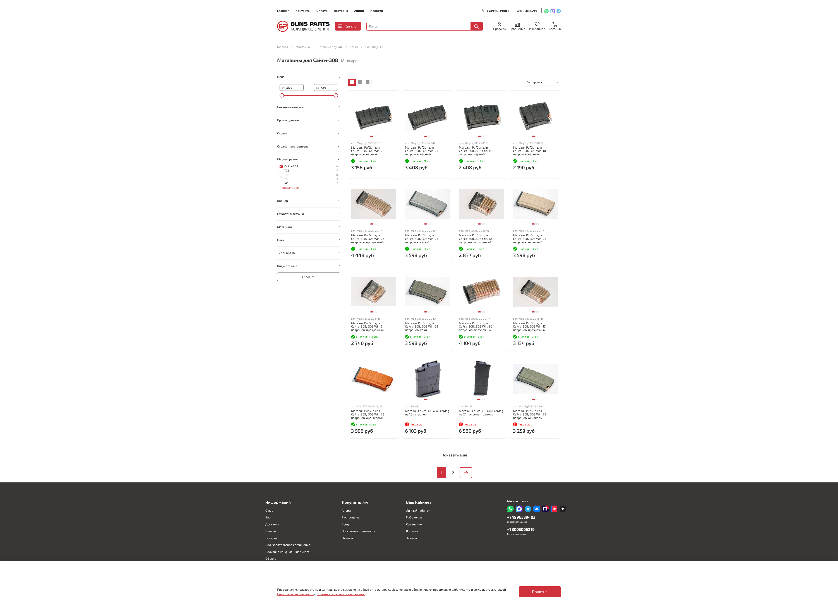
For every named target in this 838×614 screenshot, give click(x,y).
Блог (268, 517)
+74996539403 (498, 11)
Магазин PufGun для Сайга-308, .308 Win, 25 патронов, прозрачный (367, 238)
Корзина (412, 531)
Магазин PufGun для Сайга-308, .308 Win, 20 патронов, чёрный (367, 151)
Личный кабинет (418, 510)
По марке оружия (330, 47)
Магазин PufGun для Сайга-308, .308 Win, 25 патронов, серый (421, 238)
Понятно (540, 591)
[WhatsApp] (546, 10)
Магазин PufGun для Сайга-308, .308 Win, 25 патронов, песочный (529, 238)
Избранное (414, 517)
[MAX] (552, 10)
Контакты (302, 10)
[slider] (281, 95)
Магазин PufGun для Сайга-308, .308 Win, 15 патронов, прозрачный (529, 326)
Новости (376, 10)
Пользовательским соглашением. (341, 594)
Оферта (270, 558)
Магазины (303, 47)
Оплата (322, 10)
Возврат (271, 538)
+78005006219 (526, 11)
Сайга (354, 47)
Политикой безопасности (295, 594)
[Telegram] (558, 10)
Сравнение (414, 524)
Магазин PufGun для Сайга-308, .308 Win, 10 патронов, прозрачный (475, 238)
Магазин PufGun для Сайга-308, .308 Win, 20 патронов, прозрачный (475, 326)
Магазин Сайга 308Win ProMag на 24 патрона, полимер (481, 412)
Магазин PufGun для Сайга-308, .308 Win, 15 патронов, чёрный (475, 151)
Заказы (411, 538)
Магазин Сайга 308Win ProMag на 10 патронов (427, 412)
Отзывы (347, 538)
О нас (269, 510)
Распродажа (351, 517)
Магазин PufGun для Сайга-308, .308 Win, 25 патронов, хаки (421, 326)
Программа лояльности (359, 531)
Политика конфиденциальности (288, 552)
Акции (359, 10)
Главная (283, 10)
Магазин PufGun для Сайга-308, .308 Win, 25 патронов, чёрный (421, 151)
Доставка (341, 10)
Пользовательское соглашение (287, 545)
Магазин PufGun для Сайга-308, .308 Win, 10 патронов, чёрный (529, 151)
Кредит (347, 524)
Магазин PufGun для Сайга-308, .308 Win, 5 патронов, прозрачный (367, 326)
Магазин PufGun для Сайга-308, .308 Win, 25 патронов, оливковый (529, 414)
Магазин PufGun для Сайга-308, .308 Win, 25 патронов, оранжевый (367, 414)
